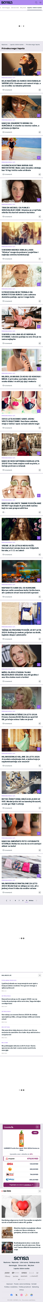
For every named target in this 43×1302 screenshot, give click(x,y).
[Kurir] (7, 1273)
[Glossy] (7, 1276)
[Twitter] (16, 1295)
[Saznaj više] (39, 1191)
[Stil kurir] (37, 1273)
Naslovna (4, 44)
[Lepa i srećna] (15, 1276)
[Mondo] (15, 1273)
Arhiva (31, 900)
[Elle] (31, 1273)
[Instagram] (21, 1295)
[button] (7, 90)
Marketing (35, 1287)
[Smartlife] (24, 1276)
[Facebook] (11, 1295)
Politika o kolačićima (11, 1287)
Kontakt (34, 1284)
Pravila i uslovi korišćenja (22, 1284)
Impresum (9, 1284)
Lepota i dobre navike (16, 44)
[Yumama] (34, 1276)
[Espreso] (24, 1273)
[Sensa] (6, 2)
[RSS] (26, 1295)
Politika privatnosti (25, 1287)
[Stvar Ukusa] (21, 1279)
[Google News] (31, 1295)
